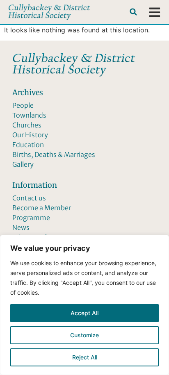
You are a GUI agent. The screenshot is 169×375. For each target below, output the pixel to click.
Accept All (84, 312)
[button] (133, 12)
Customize (84, 335)
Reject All (84, 357)
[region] (84, 305)
